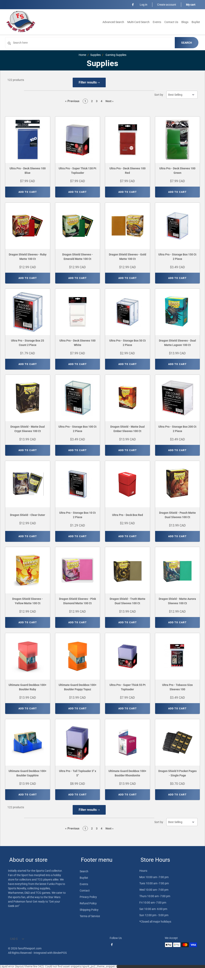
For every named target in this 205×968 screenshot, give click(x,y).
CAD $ (14, 938)
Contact (85, 890)
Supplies (95, 54)
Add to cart (27, 192)
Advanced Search (113, 22)
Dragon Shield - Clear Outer (27, 515)
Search (186, 42)
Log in (143, 4)
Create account (166, 4)
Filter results (88, 82)
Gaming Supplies (116, 54)
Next (110, 101)
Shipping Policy (89, 909)
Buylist (196, 22)
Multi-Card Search (138, 22)
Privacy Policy (88, 897)
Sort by (158, 94)
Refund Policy (88, 903)
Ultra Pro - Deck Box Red (127, 515)
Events (157, 22)
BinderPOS (60, 952)
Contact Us (171, 22)
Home (82, 54)
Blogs (184, 22)
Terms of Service (90, 916)
